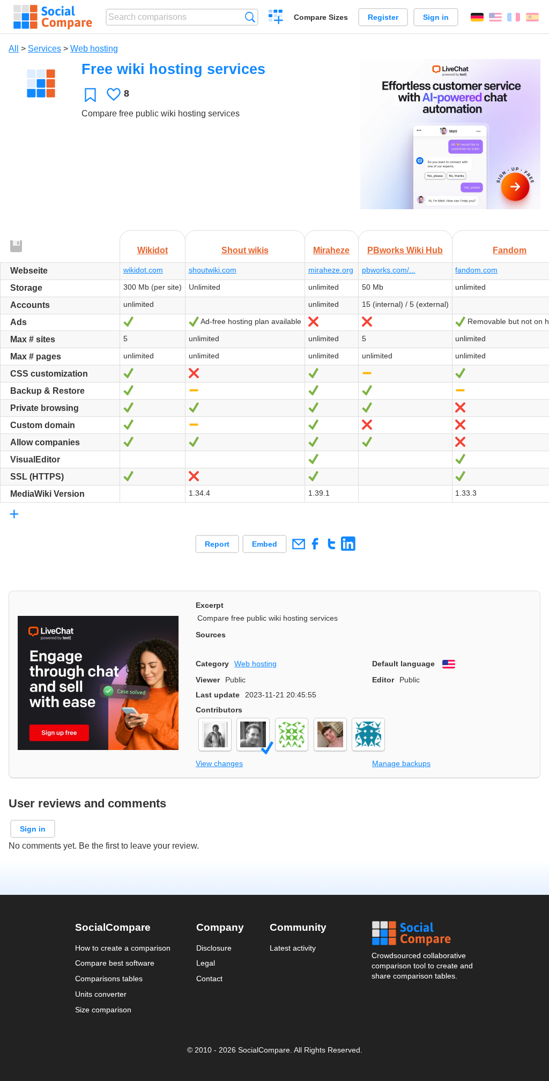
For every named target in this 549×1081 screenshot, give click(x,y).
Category (212, 663)
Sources (211, 634)
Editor (383, 679)
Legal (205, 963)
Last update (218, 694)
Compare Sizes (321, 17)
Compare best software (114, 963)
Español (532, 17)
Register (383, 17)
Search (250, 17)
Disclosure (214, 948)
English (495, 17)
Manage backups (401, 763)
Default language (403, 663)
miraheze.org (330, 270)
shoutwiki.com (212, 270)
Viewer (208, 679)
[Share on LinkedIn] (348, 543)
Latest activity (293, 948)
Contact (209, 978)
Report (217, 544)
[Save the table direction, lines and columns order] (16, 246)
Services (44, 48)
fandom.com (476, 270)
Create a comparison (276, 18)
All (14, 48)
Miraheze (331, 250)
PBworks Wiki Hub (405, 250)
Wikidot (152, 250)
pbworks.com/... (389, 270)
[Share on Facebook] (315, 543)
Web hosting (94, 48)
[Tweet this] (331, 543)
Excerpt (210, 605)
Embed (264, 544)
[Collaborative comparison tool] (53, 17)
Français (513, 17)
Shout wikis (245, 250)
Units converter (101, 994)
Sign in (436, 17)
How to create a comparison (122, 948)
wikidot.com (143, 270)
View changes (219, 763)
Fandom (509, 250)
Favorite (90, 94)
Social (423, 933)
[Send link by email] (298, 543)
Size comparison (103, 1009)
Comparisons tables (109, 978)
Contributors (219, 709)
